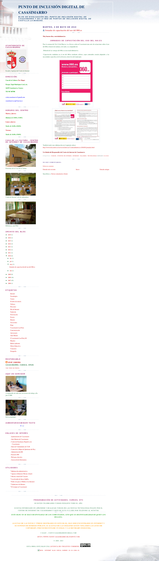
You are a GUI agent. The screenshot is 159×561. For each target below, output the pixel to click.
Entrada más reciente (49, 169)
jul (11, 261)
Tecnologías (92, 156)
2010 (9, 256)
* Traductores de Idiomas (17, 484)
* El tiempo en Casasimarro (18, 487)
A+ (21, 426)
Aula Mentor (14, 335)
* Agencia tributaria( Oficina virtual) (21, 474)
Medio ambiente (15, 343)
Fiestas (12, 317)
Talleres (83, 156)
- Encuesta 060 (14, 454)
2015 (9, 241)
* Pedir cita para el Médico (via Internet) (22, 482)
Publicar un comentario (48, 166)
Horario (12, 320)
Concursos (13, 349)
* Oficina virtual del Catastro (19, 476)
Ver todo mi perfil (13, 368)
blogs (11, 325)
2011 (9, 253)
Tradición (13, 312)
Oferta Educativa (15, 346)
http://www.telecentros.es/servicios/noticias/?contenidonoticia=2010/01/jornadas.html (69, 147)
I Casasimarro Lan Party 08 (18, 338)
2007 (9, 280)
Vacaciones (13, 322)
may (11, 264)
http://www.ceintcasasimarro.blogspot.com (58, 537)
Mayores (12, 341)
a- (23, 426)
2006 (9, 283)
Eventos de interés (64, 156)
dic (11, 258)
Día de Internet (14, 309)
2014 (9, 244)
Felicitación (14, 315)
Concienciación (15, 330)
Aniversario (13, 333)
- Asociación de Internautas (18, 460)
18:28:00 (106, 156)
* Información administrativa (18, 471)
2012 (9, 250)
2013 (9, 247)
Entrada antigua (104, 169)
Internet (76, 156)
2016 (9, 238)
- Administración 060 (16, 452)
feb (11, 271)
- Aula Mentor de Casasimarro (19, 439)
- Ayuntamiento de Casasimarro (19, 436)
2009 (9, 274)
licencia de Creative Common (64, 546)
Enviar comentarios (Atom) (59, 174)
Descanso (13, 307)
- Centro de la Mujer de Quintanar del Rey (22, 449)
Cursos (53, 156)
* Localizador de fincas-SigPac (19, 479)
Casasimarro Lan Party (17, 328)
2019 (9, 235)
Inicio (77, 169)
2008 (9, 277)
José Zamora (14, 362)
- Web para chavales (16, 457)
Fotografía (13, 351)
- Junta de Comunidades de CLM (20, 447)
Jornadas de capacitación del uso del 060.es (63, 30)
